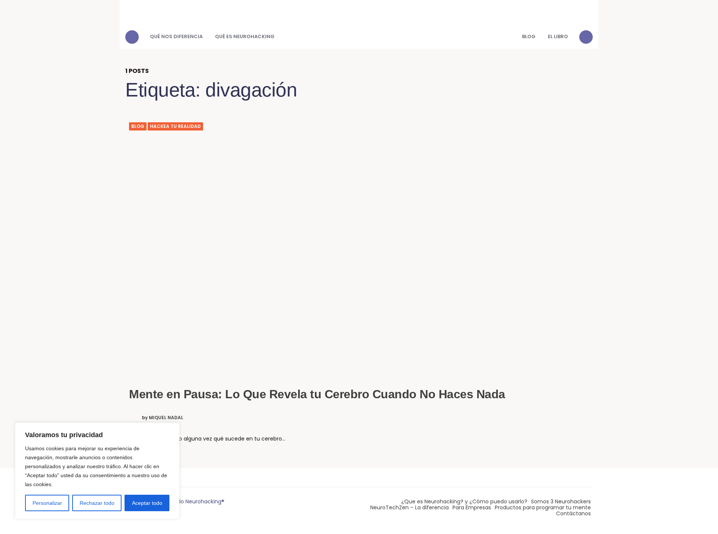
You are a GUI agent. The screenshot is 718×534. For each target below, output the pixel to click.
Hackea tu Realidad (175, 126)
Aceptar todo (147, 503)
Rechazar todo (97, 503)
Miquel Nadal (166, 417)
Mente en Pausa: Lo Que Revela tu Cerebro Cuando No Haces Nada (317, 394)
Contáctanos (573, 513)
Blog (529, 36)
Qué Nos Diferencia (176, 36)
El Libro (558, 36)
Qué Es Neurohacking (244, 36)
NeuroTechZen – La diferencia (409, 507)
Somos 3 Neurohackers (561, 501)
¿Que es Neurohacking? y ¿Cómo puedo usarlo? (464, 501)
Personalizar (47, 503)
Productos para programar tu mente (543, 507)
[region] (97, 471)
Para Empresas (471, 507)
